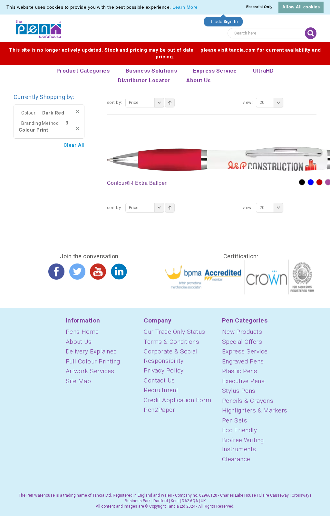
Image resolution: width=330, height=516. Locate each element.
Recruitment (161, 390)
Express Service (245, 351)
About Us (79, 341)
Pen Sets (235, 420)
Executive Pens (243, 381)
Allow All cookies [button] (301, 7)
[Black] (302, 182)
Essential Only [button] (259, 7)
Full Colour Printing (93, 361)
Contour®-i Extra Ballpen (137, 182)
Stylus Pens (239, 390)
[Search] (310, 33)
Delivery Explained (91, 351)
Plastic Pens (239, 371)
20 (262, 102)
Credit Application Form (177, 400)
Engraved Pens (243, 361)
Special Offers (242, 341)
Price (134, 102)
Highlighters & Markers (254, 410)
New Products (242, 331)
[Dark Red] (319, 182)
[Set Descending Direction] (170, 102)
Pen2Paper (159, 409)
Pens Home (82, 331)
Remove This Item (77, 111)
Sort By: (114, 102)
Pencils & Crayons (248, 400)
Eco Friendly (239, 430)
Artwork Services (90, 371)
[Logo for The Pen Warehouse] (39, 29)
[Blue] (310, 182)
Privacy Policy (163, 370)
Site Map (78, 381)
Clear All (73, 145)
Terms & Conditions (171, 341)
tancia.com (242, 50)
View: (248, 102)
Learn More (185, 7)
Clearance (236, 459)
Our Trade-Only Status (174, 331)
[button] (200, 8)
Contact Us (159, 380)
